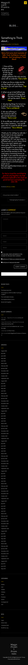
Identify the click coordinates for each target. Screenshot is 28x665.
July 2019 (3, 563)
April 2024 (3, 421)
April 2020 (3, 541)
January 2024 (4, 428)
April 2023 (3, 451)
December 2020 (4, 521)
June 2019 (3, 566)
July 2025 (3, 383)
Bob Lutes (3, 333)
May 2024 (3, 418)
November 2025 (5, 373)
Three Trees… (12, 330)
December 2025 (4, 371)
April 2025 (3, 391)
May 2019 (3, 568)
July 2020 (3, 533)
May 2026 (3, 358)
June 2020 (3, 536)
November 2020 (5, 523)
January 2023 (4, 458)
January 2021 (4, 518)
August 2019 (4, 561)
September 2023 (5, 438)
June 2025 (3, 386)
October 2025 (4, 376)
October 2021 (4, 496)
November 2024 (5, 403)
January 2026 (4, 368)
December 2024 (4, 401)
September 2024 (5, 408)
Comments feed (5, 625)
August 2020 (4, 531)
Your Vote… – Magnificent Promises (9, 317)
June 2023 (3, 446)
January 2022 (4, 488)
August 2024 (4, 411)
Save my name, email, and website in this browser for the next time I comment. (11, 254)
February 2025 (4, 396)
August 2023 (4, 441)
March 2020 (4, 543)
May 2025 (3, 388)
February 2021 (4, 516)
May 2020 (3, 538)
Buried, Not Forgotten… (6, 302)
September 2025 (5, 378)
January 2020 (4, 548)
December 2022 (4, 461)
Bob (18, 44)
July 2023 (3, 443)
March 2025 (4, 393)
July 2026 (3, 353)
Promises (3, 597)
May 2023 (3, 448)
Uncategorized (4, 602)
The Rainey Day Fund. (6, 290)
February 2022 (4, 486)
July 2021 (3, 503)
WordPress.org (4, 627)
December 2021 (4, 491)
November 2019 (5, 553)
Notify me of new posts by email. (11, 262)
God (2, 587)
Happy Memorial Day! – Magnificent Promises (11, 322)
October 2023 (4, 436)
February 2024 (4, 426)
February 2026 (4, 366)
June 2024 (3, 416)
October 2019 (4, 556)
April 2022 (3, 481)
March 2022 (4, 483)
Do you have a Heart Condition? (11, 195)
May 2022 (3, 478)
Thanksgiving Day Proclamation (16, 200)
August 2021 (4, 501)
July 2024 (3, 413)
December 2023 (4, 431)
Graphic (3, 589)
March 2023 (4, 453)
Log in (2, 620)
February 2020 (4, 546)
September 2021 (5, 498)
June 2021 (3, 506)
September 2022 (5, 468)
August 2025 (4, 381)
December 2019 (4, 551)
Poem (2, 594)
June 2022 (3, 476)
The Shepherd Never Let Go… (8, 299)
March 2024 (4, 423)
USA (2, 604)
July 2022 (3, 473)
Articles (8, 186)
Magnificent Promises (5, 6)
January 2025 (4, 398)
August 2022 (4, 471)
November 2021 (5, 493)
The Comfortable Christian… (7, 297)
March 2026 (4, 363)
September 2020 (5, 528)
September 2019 (5, 558)
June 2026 (3, 356)
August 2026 (4, 351)
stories (13, 186)
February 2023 (4, 456)
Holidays (3, 592)
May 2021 (3, 508)
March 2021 (4, 513)
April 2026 (3, 361)
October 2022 (4, 466)
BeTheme (17, 659)
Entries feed (4, 623)
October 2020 (4, 526)
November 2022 (5, 463)
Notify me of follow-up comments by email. (13, 259)
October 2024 (4, 406)
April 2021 (3, 511)
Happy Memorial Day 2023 (7, 324)
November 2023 (5, 433)
